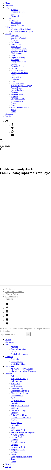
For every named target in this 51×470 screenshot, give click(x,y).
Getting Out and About (19, 73)
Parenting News (17, 94)
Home (7, 3)
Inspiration (15, 79)
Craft (13, 55)
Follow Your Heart (18, 71)
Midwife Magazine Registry (21, 86)
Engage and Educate (19, 62)
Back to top (5, 331)
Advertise (9, 5)
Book (13, 14)
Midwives (9, 27)
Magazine (14, 10)
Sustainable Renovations (20, 107)
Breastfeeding (16, 47)
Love (13, 81)
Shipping (9, 299)
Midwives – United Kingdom (22, 31)
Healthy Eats (16, 77)
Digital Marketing (18, 57)
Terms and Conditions (14, 291)
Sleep (13, 105)
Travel (13, 110)
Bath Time (15, 42)
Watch (13, 112)
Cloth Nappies (16, 53)
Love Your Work (17, 84)
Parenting (14, 92)
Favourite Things (17, 66)
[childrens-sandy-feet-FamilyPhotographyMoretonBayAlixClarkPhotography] (25, 282)
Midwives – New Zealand (21, 29)
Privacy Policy (11, 294)
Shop (7, 8)
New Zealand (16, 23)
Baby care (14, 36)
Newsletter (9, 114)
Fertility (14, 68)
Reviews (14, 103)
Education (15, 60)
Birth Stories (16, 44)
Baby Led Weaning (18, 38)
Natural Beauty (16, 88)
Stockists (8, 18)
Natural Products (17, 90)
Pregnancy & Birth (18, 99)
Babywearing (16, 40)
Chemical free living (19, 51)
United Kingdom (17, 25)
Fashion (14, 64)
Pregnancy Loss (17, 101)
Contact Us (10, 289)
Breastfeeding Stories (19, 49)
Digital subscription (18, 16)
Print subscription (17, 12)
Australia (14, 21)
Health (13, 75)
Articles (8, 34)
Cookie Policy (11, 296)
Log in (8, 116)
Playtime (14, 97)
